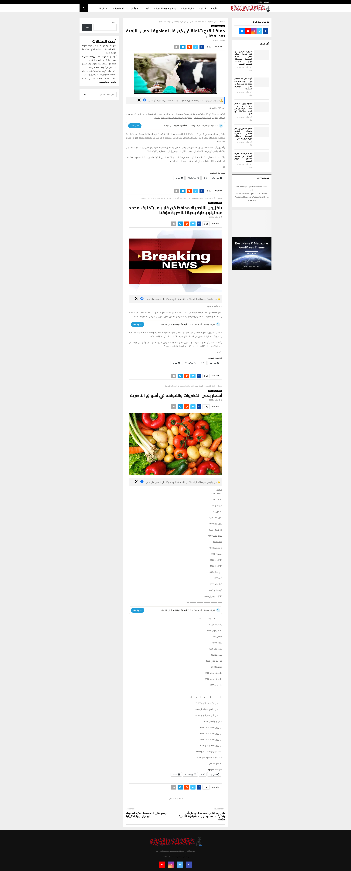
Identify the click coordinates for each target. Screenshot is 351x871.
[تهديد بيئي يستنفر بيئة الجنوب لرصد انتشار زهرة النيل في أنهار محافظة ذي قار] (261, 107)
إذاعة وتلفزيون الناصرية (166, 8)
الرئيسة (214, 8)
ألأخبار (203, 8)
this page (252, 200)
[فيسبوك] (144, 100)
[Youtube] (162, 865)
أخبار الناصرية (188, 8)
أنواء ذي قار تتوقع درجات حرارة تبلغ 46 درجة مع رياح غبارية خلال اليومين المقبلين (243, 84)
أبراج (147, 8)
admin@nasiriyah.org (180, 856)
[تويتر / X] (139, 100)
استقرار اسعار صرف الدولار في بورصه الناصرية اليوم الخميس (243, 157)
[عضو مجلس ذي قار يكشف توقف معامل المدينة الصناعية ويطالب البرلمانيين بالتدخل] (261, 132)
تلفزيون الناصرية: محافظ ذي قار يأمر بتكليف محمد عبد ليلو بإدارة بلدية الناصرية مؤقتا (202, 816)
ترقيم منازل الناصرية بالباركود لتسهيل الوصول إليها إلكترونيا (146, 815)
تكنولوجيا (119, 8)
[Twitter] (180, 865)
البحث (114, 22)
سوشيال (134, 8)
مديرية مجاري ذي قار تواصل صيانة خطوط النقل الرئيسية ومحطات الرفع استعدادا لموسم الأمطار (243, 58)
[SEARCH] (85, 94)
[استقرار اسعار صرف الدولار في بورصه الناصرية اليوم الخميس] (261, 157)
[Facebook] (189, 865)
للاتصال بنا (103, 8)
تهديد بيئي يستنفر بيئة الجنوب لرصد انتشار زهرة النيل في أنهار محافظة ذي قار (243, 108)
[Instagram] (171, 865)
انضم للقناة (134, 125)
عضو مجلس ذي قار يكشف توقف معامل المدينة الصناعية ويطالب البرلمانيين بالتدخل (243, 133)
